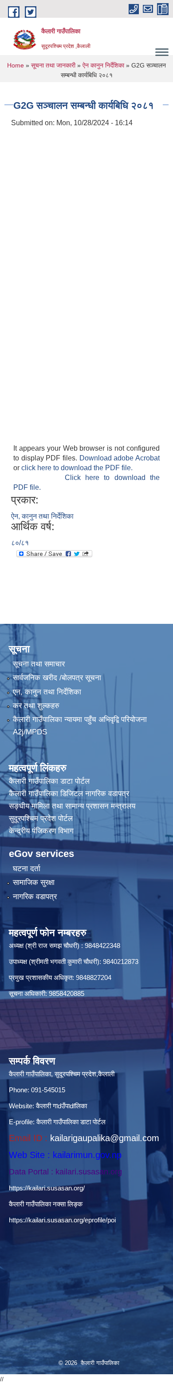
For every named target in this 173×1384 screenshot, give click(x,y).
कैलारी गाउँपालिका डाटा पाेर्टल (49, 781)
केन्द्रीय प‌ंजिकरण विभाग (41, 831)
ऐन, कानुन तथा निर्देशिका (42, 516)
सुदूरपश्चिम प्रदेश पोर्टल (41, 818)
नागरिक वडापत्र (35, 896)
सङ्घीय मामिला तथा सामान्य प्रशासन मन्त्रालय (72, 806)
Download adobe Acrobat (119, 458)
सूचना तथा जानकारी (53, 65)
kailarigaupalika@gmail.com (104, 1138)
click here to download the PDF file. (77, 468)
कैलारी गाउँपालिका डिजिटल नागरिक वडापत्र (69, 793)
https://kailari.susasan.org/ (47, 1188)
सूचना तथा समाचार (39, 664)
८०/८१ (20, 543)
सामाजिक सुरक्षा (34, 882)
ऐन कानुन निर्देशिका (103, 65)
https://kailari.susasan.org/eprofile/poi (62, 1220)
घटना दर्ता (26, 869)
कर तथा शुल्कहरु (36, 706)
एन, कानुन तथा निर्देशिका (47, 692)
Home (15, 65)
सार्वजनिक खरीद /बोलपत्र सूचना (57, 678)
